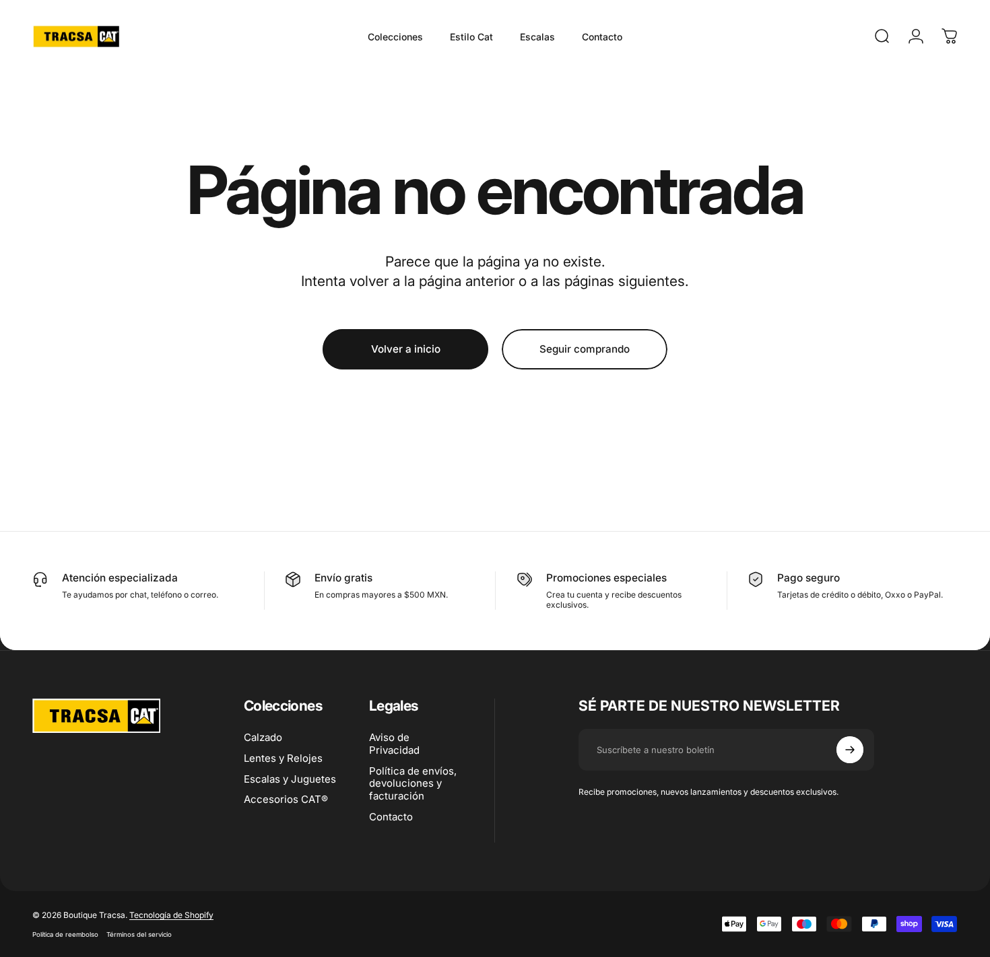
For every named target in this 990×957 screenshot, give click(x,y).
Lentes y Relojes (283, 758)
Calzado (263, 738)
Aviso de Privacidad (394, 744)
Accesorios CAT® (286, 799)
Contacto (391, 817)
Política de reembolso (65, 934)
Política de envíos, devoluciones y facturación (413, 784)
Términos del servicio (139, 934)
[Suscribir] (849, 749)
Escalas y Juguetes (290, 779)
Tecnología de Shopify (171, 915)
